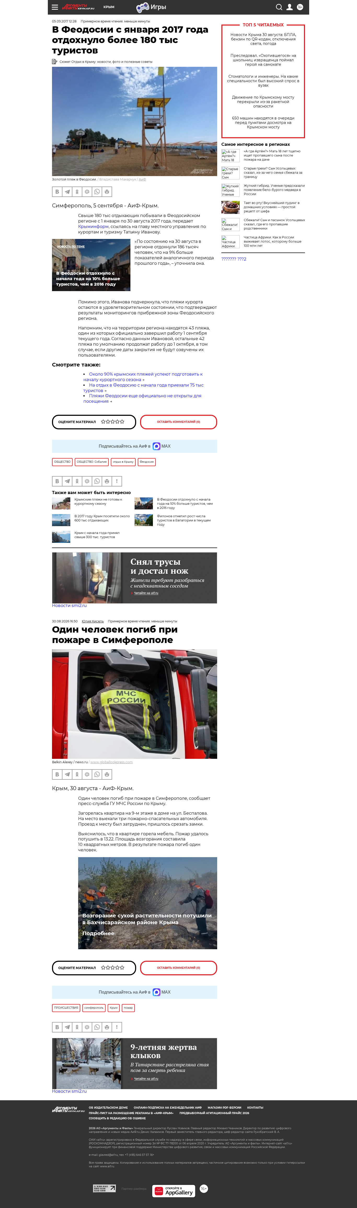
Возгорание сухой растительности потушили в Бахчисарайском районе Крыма (147, 918)
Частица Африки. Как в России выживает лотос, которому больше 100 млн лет (272, 241)
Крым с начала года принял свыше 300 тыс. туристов (97, 535)
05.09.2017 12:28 (64, 21)
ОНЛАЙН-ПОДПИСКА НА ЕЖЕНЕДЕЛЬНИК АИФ (168, 1107)
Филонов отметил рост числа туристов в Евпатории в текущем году (184, 520)
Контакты (255, 1107)
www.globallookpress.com (111, 762)
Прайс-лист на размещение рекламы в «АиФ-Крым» (131, 1113)
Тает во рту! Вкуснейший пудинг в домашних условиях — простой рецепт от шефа (272, 207)
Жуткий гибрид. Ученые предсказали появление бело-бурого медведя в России (274, 190)
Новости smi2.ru (69, 605)
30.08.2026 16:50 (65, 621)
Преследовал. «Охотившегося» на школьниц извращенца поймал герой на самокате (263, 60)
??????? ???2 (233, 259)
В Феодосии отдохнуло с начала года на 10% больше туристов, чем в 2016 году (185, 503)
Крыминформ (93, 226)
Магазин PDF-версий (224, 1107)
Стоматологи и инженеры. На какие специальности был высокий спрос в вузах (263, 81)
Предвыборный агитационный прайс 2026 (214, 1113)
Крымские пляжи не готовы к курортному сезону (98, 501)
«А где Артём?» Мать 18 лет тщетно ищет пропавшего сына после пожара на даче (272, 155)
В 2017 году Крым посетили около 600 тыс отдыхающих (102, 518)
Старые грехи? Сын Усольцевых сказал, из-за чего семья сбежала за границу (273, 172)
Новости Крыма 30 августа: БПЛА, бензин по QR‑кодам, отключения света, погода (263, 39)
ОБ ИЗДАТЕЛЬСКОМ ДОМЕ (108, 1107)
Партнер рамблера (134, 1188)
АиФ (142, 179)
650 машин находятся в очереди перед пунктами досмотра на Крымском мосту (263, 122)
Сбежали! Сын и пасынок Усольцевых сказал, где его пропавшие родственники (274, 224)
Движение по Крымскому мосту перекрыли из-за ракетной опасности (263, 102)
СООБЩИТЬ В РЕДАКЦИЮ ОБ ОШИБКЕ (117, 1118)
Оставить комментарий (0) (178, 422)
